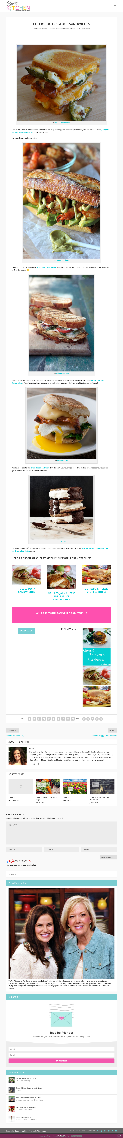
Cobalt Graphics (21, 1131)
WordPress (41, 1131)
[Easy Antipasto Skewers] (12, 1109)
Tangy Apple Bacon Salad (26, 1078)
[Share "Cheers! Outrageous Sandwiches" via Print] (72, 718)
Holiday (40, 1100)
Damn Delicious (63, 260)
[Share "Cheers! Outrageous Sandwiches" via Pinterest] (48, 718)
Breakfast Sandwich (40, 468)
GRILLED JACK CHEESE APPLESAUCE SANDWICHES (61, 596)
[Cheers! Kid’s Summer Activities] (102, 786)
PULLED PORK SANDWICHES (26, 590)
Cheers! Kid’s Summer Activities (99, 798)
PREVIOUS (26, 630)
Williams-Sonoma (62, 373)
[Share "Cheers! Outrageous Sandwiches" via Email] (68, 718)
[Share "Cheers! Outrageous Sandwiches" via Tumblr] (44, 718)
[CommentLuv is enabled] (20, 862)
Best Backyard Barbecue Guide (28, 1098)
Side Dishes (28, 1110)
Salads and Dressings (23, 1081)
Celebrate (19, 1100)
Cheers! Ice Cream (23, 1117)
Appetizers (19, 1110)
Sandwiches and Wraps (65, 28)
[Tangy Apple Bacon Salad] (12, 1080)
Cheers (12, 797)
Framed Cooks (62, 461)
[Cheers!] (75, 786)
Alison (44, 28)
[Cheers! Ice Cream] (12, 1119)
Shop (83, 1131)
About (78, 1131)
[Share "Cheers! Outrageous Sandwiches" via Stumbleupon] (63, 718)
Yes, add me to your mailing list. (23, 865)
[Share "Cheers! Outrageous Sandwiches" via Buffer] (58, 718)
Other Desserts (33, 1119)
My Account (91, 1131)
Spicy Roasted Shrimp (46, 267)
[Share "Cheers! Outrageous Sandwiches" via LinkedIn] (53, 718)
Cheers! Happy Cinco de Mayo (46, 798)
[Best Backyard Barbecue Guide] (12, 1099)
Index (72, 1131)
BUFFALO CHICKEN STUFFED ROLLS (96, 590)
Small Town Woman (62, 123)
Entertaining (27, 1100)
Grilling (34, 1100)
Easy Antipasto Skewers (26, 1107)
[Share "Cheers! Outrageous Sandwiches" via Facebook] (29, 718)
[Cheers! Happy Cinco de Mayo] (48, 786)
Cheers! (52, 28)
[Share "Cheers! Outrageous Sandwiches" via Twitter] (34, 718)
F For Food (63, 541)
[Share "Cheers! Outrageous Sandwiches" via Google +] (39, 718)
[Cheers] (21, 786)
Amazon (18, 1119)
